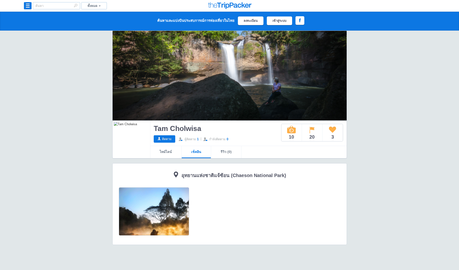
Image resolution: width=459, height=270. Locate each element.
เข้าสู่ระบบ (279, 20)
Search (75, 5)
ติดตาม (167, 139)
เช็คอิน (196, 152)
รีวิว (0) (226, 152)
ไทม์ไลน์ (166, 152)
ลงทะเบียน (251, 20)
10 (291, 137)
